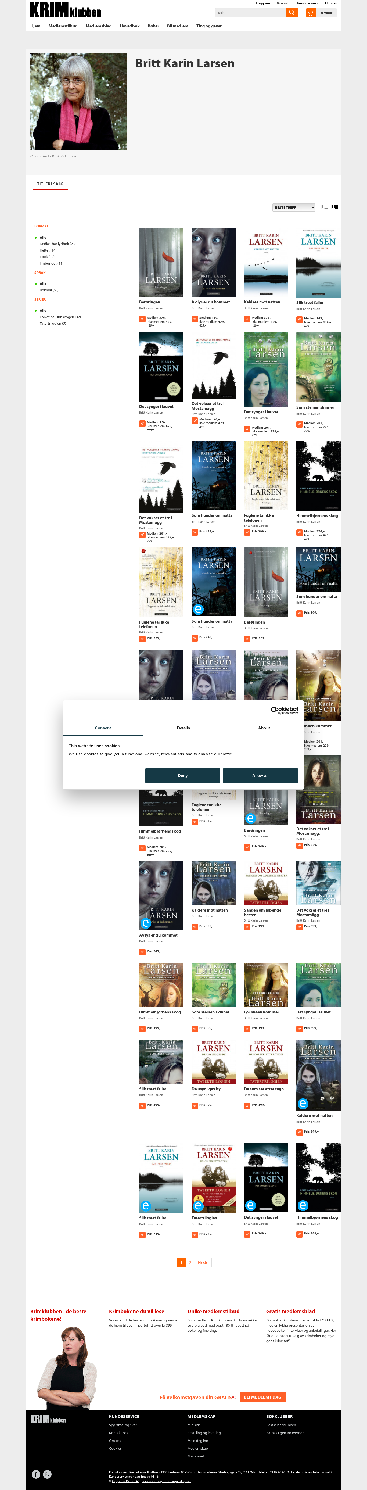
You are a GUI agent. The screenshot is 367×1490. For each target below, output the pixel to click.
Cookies (115, 1448)
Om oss (331, 3)
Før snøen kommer (314, 725)
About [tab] (264, 728)
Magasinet (196, 1456)
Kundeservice (308, 3)
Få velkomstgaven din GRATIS (196, 1397)
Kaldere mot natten (262, 302)
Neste (203, 1262)
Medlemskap (198, 1448)
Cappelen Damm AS (125, 1481)
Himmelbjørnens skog (317, 515)
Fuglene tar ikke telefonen (259, 518)
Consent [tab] (103, 728)
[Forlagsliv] (47, 1477)
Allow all (260, 775)
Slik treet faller (309, 302)
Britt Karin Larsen (151, 308)
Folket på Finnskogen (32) (60, 316)
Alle (43, 237)
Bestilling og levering (204, 1432)
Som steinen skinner (315, 407)
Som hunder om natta (212, 515)
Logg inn (263, 3)
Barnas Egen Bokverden (285, 1432)
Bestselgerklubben (281, 1425)
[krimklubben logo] (48, 1419)
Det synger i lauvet (156, 406)
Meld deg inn (198, 1440)
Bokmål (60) (49, 290)
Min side (283, 3)
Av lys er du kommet (211, 302)
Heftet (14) (48, 250)
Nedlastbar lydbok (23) (58, 243)
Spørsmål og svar (123, 1425)
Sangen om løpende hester (262, 912)
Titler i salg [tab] (50, 184)
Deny (183, 775)
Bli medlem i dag (263, 1397)
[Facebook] (36, 1477)
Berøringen (149, 302)
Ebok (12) (47, 256)
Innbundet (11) (51, 263)
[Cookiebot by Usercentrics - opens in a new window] (274, 711)
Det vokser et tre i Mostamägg (208, 406)
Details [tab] (183, 728)
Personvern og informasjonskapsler (166, 1481)
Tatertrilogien (204, 1217)
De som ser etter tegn (264, 1088)
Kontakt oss (118, 1432)
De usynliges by (206, 1088)
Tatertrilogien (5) (53, 323)
